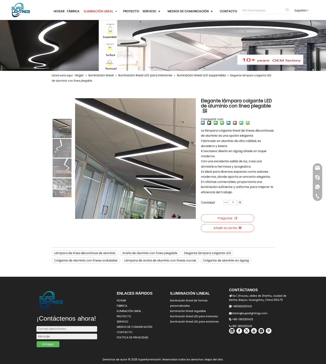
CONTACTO (124, 332)
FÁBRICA (122, 306)
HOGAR (121, 300)
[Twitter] (246, 331)
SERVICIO (122, 321)
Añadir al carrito (225, 228)
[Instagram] (261, 331)
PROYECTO (124, 316)
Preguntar (225, 218)
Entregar (48, 344)
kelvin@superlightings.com (248, 313)
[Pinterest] (268, 331)
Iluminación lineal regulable (188, 311)
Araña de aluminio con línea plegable (149, 253)
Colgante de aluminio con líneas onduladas (86, 260)
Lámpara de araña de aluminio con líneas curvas (160, 260)
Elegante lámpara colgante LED (207, 253)
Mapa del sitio (214, 359)
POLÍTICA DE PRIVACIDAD (132, 337)
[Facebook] (239, 331)
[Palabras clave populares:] (287, 10)
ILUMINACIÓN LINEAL (129, 311)
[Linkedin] (232, 331)
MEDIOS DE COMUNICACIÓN (134, 327)
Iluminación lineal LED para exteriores (194, 321)
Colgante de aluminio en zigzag (226, 260)
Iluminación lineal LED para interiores (194, 316)
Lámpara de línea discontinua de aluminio (84, 253)
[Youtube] (254, 331)
